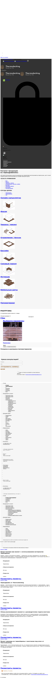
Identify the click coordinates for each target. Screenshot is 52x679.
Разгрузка (6, 342)
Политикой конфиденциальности (33, 374)
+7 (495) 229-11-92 (7, 443)
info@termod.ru (6, 444)
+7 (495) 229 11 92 (7, 59)
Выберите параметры (13, 321)
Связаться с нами (2, 369)
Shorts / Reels (4, 549)
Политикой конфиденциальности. (39, 674)
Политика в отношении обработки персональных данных (6, 467)
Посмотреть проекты (11, 579)
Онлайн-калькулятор (12, 346)
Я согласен (3, 677)
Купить (5, 346)
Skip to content (4, 57)
